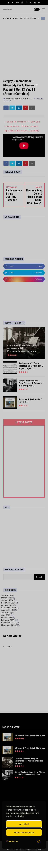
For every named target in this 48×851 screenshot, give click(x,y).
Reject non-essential (24, 832)
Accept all (24, 824)
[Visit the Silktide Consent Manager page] (38, 841)
